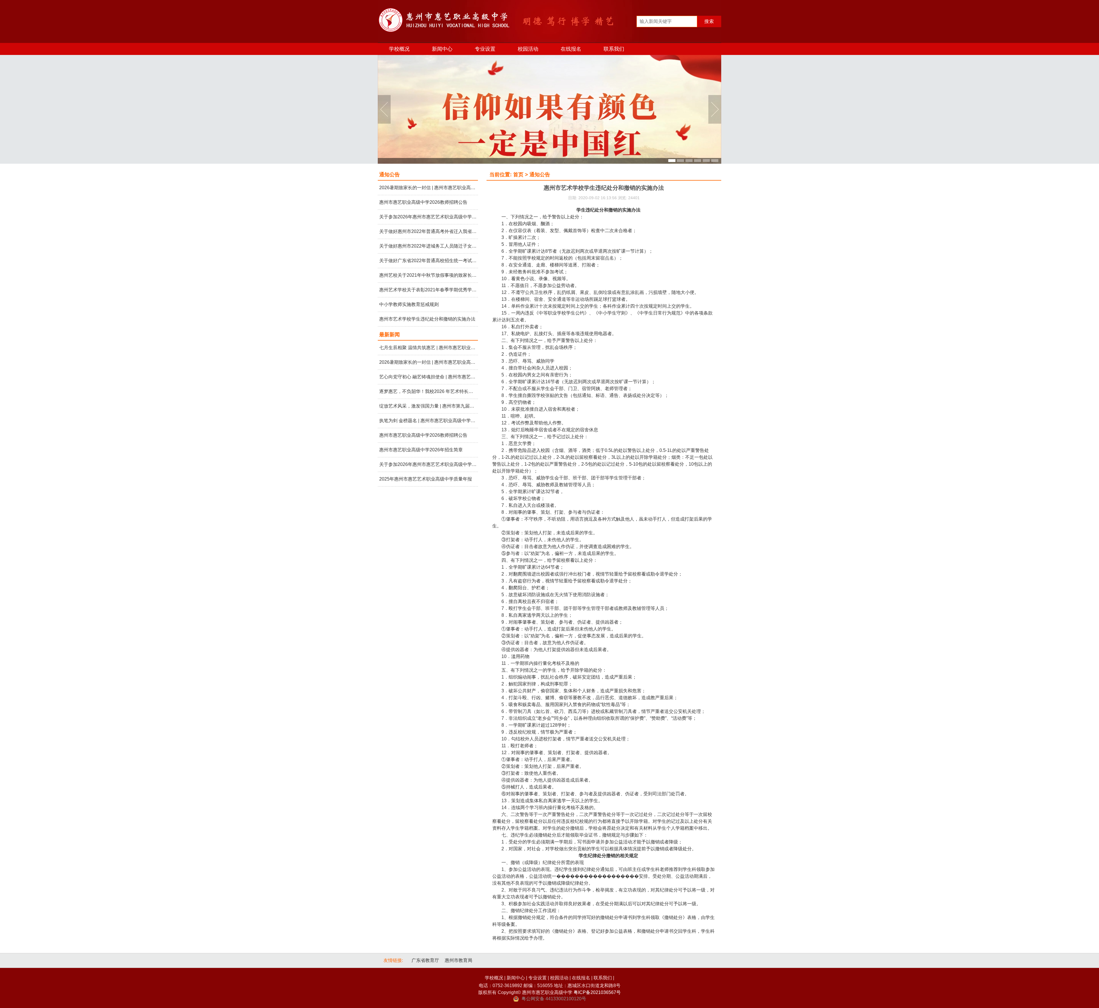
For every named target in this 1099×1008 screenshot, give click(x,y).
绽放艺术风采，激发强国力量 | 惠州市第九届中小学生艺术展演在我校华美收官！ (428, 406)
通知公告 (389, 174)
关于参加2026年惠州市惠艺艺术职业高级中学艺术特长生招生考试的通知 (428, 216)
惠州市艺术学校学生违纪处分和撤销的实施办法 (427, 319)
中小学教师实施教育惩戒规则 (409, 304)
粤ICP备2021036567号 (597, 992)
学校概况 (399, 49)
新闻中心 (442, 49)
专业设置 (485, 49)
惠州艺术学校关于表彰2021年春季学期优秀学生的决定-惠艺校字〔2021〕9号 (428, 289)
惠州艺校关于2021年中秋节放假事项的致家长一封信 (428, 275)
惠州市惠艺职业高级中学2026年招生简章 (421, 449)
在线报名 (571, 49)
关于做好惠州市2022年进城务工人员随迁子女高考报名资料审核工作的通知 (428, 246)
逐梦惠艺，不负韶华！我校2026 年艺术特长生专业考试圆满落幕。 (428, 391)
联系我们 (614, 49)
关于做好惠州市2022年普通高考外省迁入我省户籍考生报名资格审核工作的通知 (428, 231)
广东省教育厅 (425, 960)
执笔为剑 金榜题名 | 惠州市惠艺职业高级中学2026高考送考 (428, 420)
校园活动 (528, 49)
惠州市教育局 (458, 960)
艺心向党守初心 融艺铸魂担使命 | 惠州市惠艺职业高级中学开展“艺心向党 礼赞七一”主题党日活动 (428, 376)
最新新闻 (389, 334)
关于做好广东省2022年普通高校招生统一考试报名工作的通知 (428, 260)
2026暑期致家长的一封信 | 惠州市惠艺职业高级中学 (428, 187)
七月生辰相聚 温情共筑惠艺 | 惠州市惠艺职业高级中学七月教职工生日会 (428, 347)
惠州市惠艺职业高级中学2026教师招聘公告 (423, 202)
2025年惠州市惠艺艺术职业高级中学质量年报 (425, 479)
